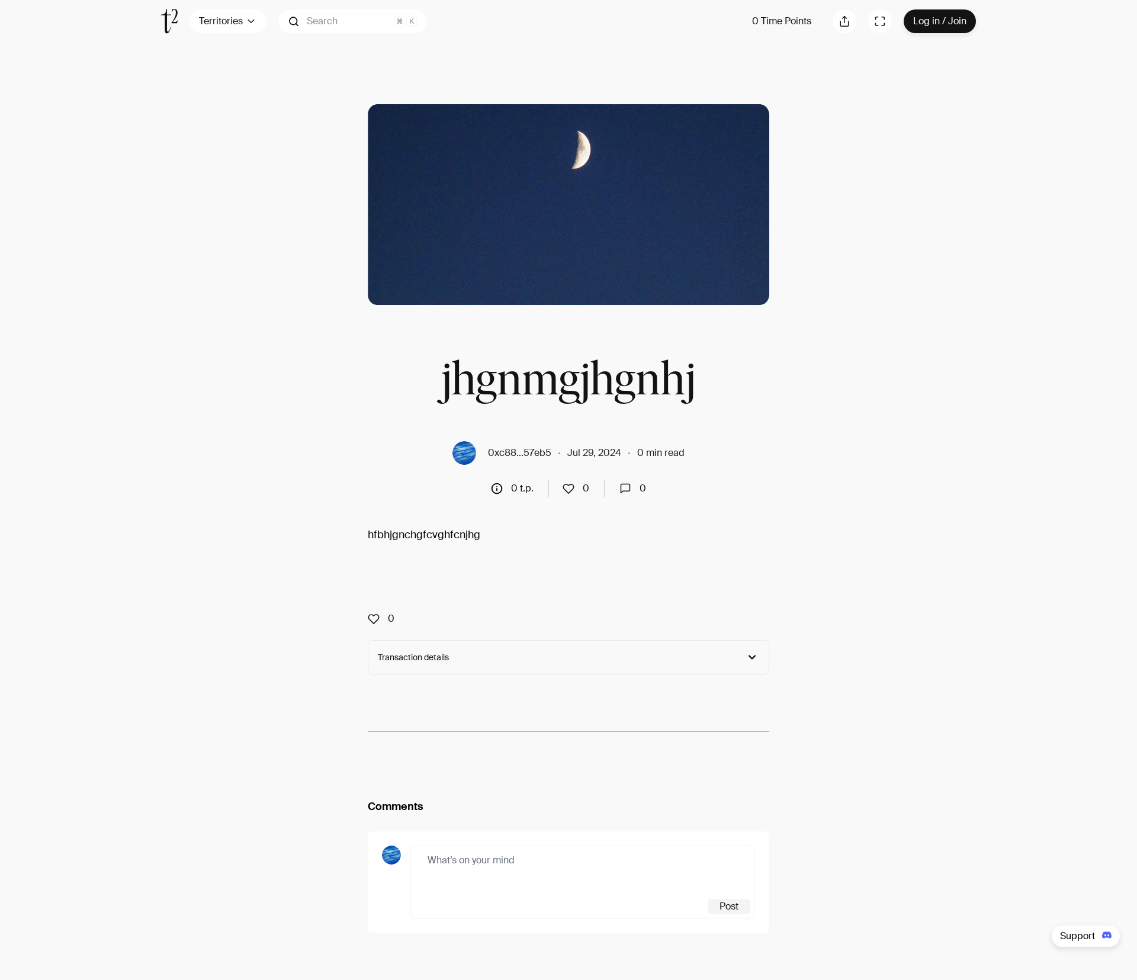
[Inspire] (572, 488)
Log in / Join (939, 21)
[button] (352, 21)
